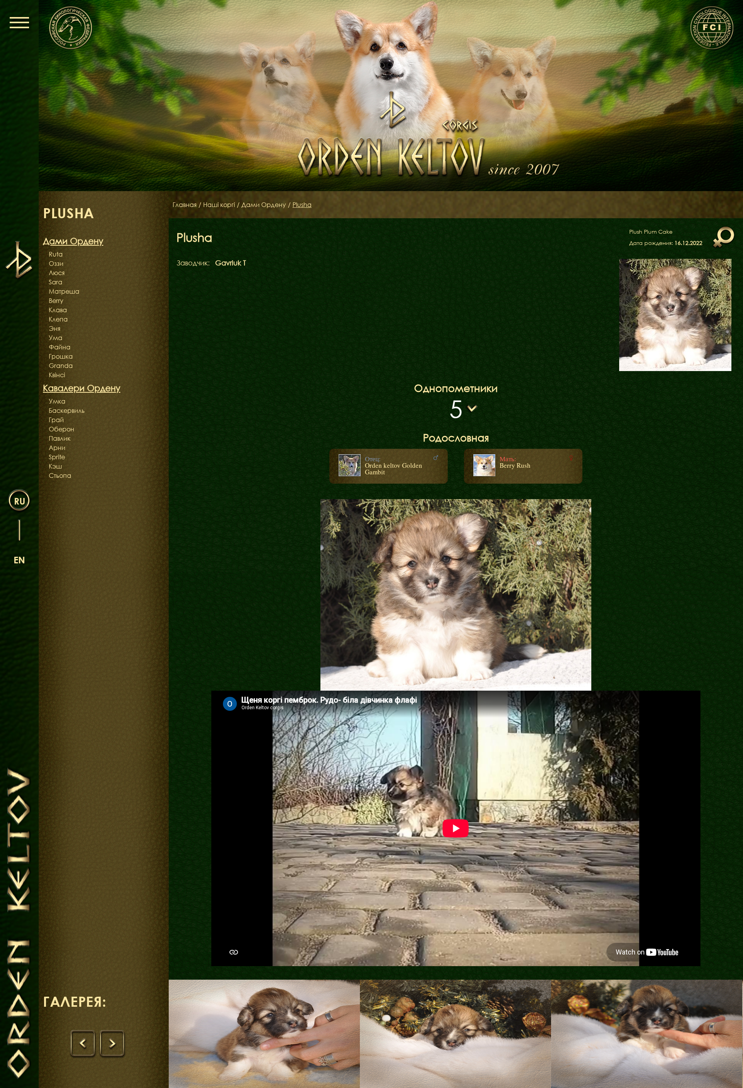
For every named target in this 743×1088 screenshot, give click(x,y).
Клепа (58, 319)
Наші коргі (219, 205)
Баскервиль (67, 410)
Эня (54, 328)
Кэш (55, 466)
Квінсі (57, 375)
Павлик (59, 438)
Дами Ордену (263, 205)
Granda (61, 366)
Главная (185, 205)
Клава (58, 310)
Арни (57, 448)
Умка (57, 401)
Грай (56, 420)
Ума (55, 338)
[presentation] (83, 1043)
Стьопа (60, 475)
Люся (57, 273)
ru (19, 500)
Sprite (57, 457)
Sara (55, 282)
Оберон (61, 429)
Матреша (64, 291)
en (19, 559)
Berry (56, 301)
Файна (59, 347)
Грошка (61, 356)
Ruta (56, 254)
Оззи (56, 263)
